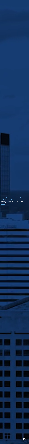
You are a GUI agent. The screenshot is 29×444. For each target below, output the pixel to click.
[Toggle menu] (27, 3)
